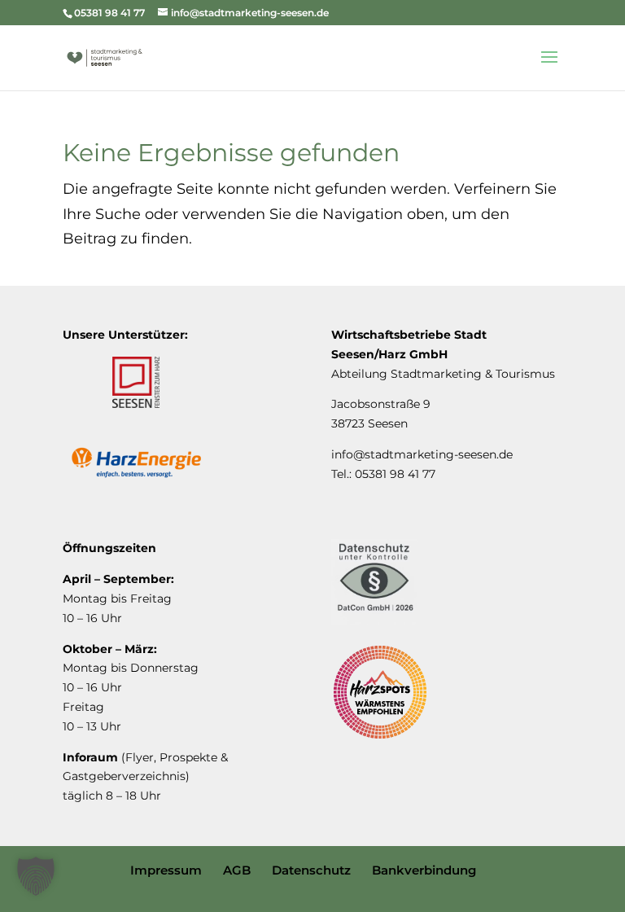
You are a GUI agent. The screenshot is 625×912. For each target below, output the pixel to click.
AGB (237, 870)
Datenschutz (311, 870)
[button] (36, 876)
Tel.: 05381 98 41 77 (383, 474)
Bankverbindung (424, 870)
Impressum (166, 870)
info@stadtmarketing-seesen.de (422, 454)
